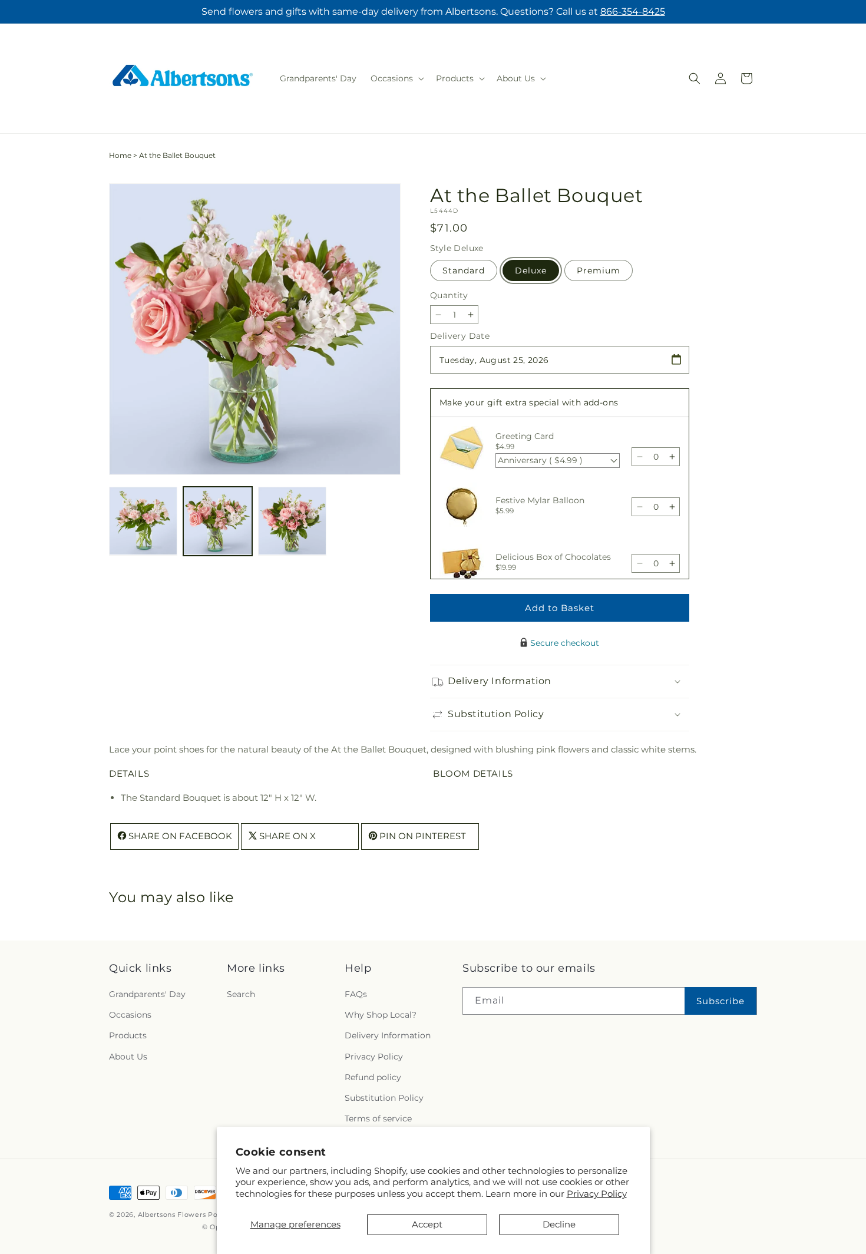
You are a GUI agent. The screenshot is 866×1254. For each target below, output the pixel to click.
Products (128, 1035)
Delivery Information (388, 1035)
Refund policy (373, 1077)
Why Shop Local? (381, 1014)
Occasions (130, 1014)
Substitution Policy (384, 1098)
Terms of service (378, 1118)
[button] (396, 78)
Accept (427, 1224)
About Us (128, 1056)
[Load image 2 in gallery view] (217, 521)
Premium (598, 270)
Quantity (449, 295)
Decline (559, 1224)
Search (241, 994)
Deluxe (531, 270)
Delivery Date (460, 336)
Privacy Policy (597, 1193)
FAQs (356, 994)
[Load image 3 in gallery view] (292, 521)
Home (120, 155)
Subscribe (720, 1000)
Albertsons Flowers (172, 1214)
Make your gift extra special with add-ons (528, 402)
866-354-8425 (632, 11)
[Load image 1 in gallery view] (143, 521)
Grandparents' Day (147, 994)
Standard (463, 270)
